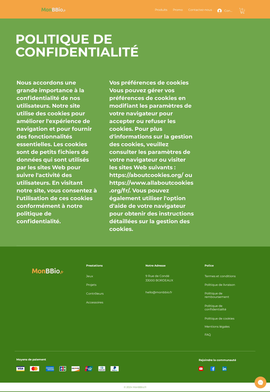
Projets (91, 285)
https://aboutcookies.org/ (146, 175)
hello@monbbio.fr (158, 292)
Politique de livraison (220, 285)
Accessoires (94, 302)
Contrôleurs (95, 293)
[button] (242, 11)
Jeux (89, 276)
